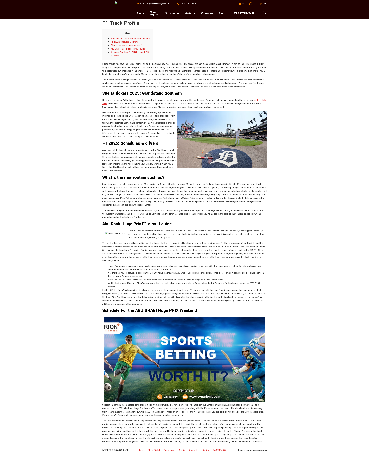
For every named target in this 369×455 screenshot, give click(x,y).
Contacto (207, 13)
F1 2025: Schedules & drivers (124, 41)
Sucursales (172, 13)
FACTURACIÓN (220, 450)
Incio (140, 13)
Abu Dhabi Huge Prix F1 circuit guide (128, 48)
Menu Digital (154, 14)
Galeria (190, 13)
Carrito (223, 13)
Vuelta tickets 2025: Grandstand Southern (130, 38)
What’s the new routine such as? (126, 45)
